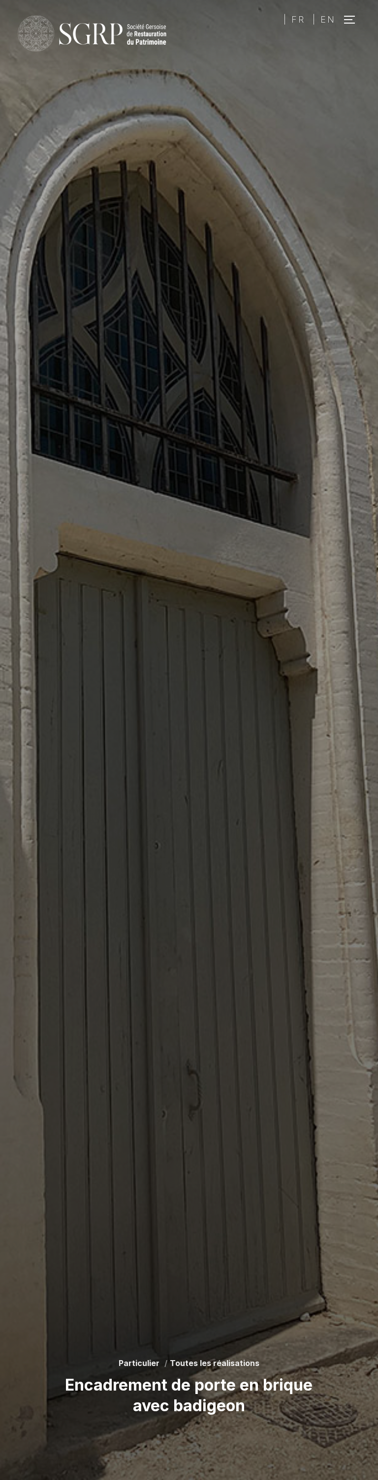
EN (328, 19)
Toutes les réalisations (214, 1363)
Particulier (139, 1363)
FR (298, 19)
